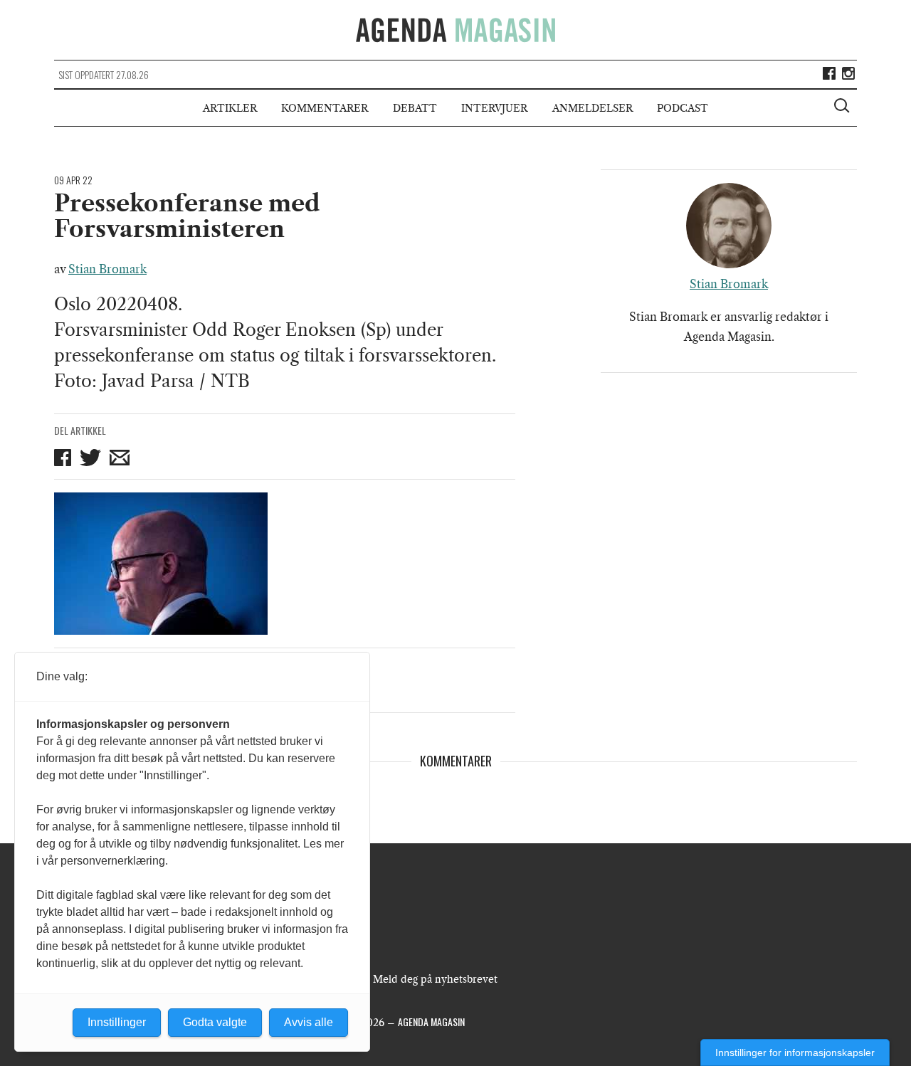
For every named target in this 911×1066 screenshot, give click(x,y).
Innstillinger (117, 1022)
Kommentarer (324, 108)
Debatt (415, 108)
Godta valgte (215, 1022)
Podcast (682, 108)
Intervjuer (494, 108)
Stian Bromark (107, 269)
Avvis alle (308, 1022)
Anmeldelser (592, 108)
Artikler (230, 108)
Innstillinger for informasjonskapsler (795, 1052)
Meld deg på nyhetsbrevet (435, 979)
